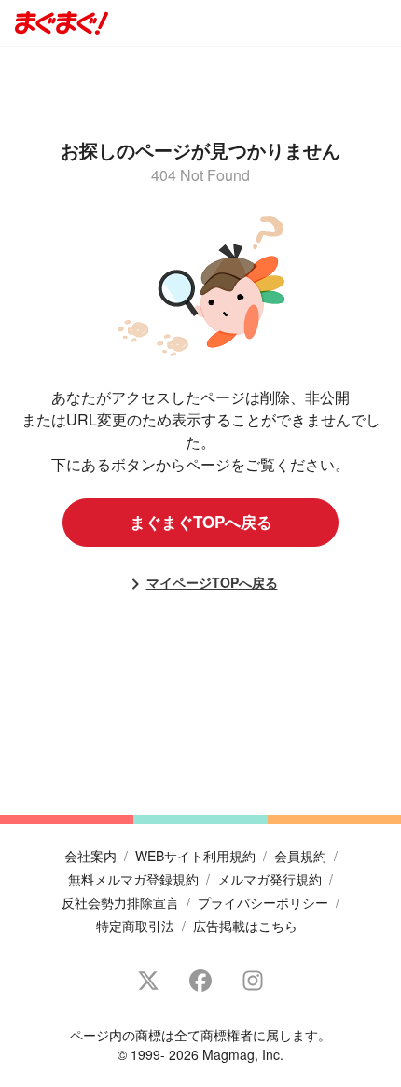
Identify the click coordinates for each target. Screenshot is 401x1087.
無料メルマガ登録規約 (133, 879)
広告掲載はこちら (245, 925)
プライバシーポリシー (263, 902)
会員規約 (300, 855)
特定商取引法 (135, 925)
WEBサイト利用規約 (195, 855)
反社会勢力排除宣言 (120, 902)
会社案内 (90, 855)
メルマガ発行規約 (269, 879)
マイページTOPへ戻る (212, 582)
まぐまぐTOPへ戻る (201, 521)
